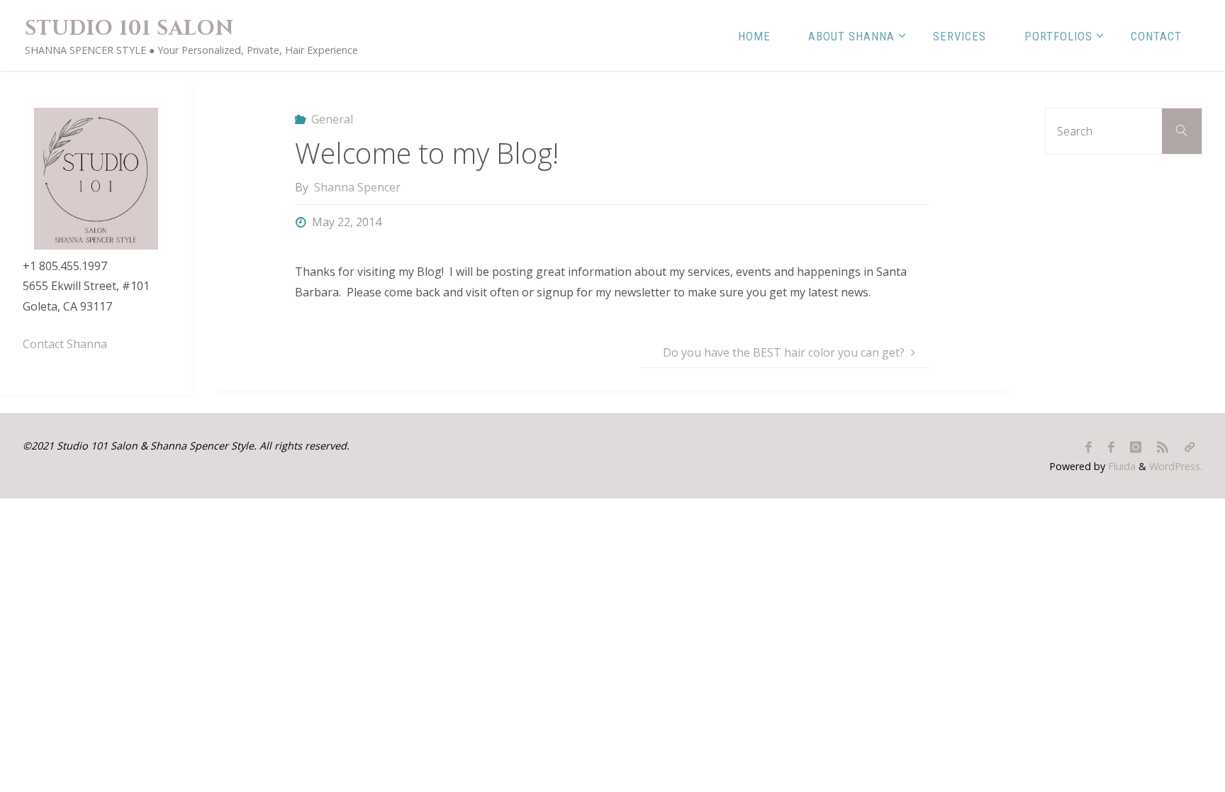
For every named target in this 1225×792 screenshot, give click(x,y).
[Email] (1189, 447)
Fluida (1120, 466)
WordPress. (1175, 466)
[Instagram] (1135, 447)
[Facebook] (1089, 447)
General (332, 119)
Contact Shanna (65, 344)
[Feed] (1162, 447)
